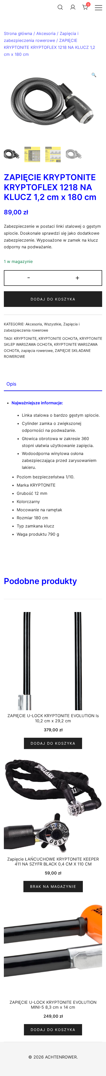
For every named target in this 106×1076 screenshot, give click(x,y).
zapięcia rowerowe (37, 350)
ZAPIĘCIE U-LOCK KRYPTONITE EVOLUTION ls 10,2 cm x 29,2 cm (53, 718)
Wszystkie (52, 324)
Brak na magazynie (53, 886)
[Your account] (73, 7)
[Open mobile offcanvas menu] (98, 7)
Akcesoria (46, 33)
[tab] (53, 384)
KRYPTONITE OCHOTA (58, 338)
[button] (93, 74)
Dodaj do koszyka (53, 299)
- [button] (28, 277)
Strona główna (18, 33)
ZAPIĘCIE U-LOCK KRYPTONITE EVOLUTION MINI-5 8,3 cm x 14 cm (53, 1005)
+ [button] (77, 277)
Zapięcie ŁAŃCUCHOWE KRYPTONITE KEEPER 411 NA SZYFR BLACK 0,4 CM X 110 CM (53, 861)
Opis (11, 384)
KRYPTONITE (25, 338)
